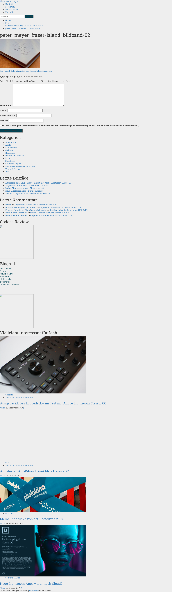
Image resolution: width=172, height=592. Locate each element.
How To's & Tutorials (14, 155)
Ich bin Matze (11, 9)
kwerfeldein (5, 276)
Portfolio (9, 12)
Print (8, 158)
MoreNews (34, 591)
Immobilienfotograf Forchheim (20, 207)
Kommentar (6, 105)
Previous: (26, 71)
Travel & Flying (12, 169)
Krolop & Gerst (6, 274)
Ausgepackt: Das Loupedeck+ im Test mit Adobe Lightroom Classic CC (38, 183)
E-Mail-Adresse (8, 116)
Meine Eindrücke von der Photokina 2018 (24, 188)
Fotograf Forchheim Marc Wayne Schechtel (26, 210)
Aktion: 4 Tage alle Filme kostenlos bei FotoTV (27, 193)
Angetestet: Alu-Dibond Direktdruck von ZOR (26, 185)
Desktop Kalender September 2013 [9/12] (68, 210)
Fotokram (10, 6)
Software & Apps (13, 163)
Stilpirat (3, 271)
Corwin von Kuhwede (9, 284)
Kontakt (9, 4)
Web (7, 171)
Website (4, 121)
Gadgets (9, 150)
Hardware (10, 153)
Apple (8, 145)
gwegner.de (5, 282)
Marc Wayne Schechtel (16, 212)
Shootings (10, 161)
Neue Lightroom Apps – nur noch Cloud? (24, 191)
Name (3, 110)
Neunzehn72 (5, 268)
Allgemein (10, 142)
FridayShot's (11, 147)
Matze (8, 204)
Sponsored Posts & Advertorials (20, 166)
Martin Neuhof (6, 279)
